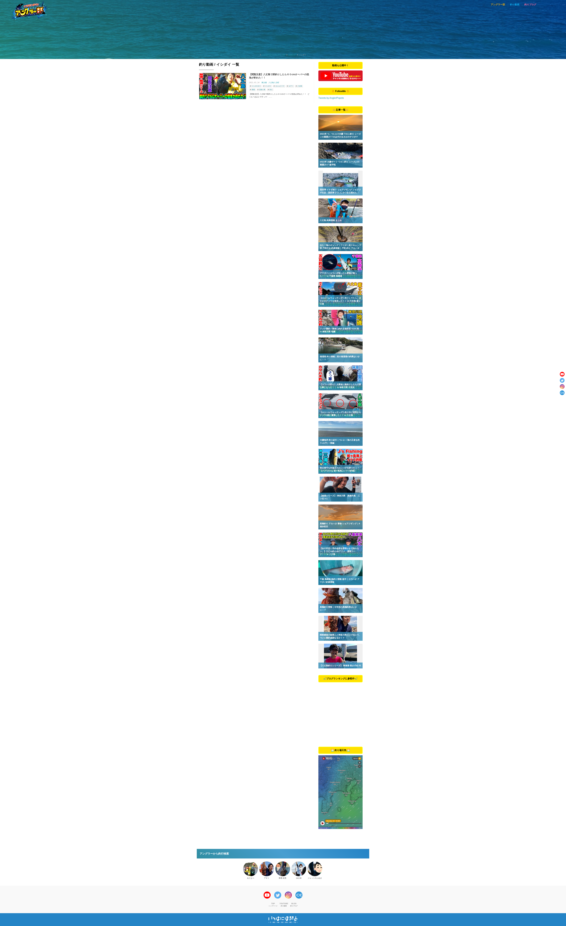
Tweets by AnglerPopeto (331, 98)
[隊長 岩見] (282, 868)
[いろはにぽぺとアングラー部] (29, 10)
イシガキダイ (256, 86)
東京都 (264, 83)
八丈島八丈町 (274, 83)
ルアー (291, 86)
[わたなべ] (250, 868)
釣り (271, 89)
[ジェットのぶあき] (314, 868)
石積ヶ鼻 (262, 89)
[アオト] (266, 868)
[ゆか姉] (298, 868)
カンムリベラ (279, 86)
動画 (253, 89)
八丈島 (300, 86)
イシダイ (268, 86)
